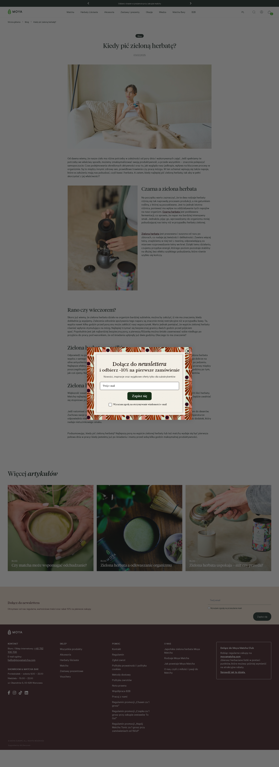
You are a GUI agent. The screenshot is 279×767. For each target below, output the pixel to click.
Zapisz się (139, 396)
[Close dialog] (188, 351)
